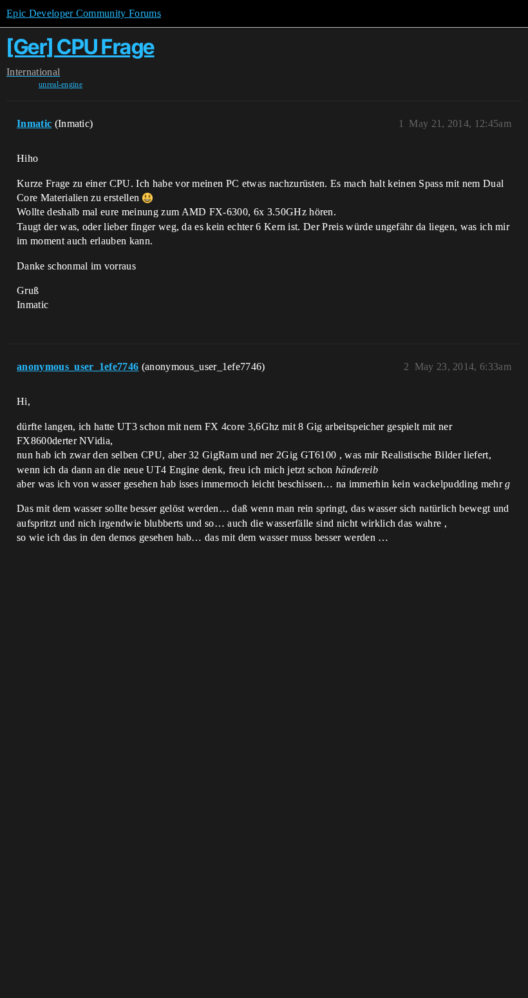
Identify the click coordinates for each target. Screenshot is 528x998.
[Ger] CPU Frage (80, 46)
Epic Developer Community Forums (83, 13)
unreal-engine (60, 84)
